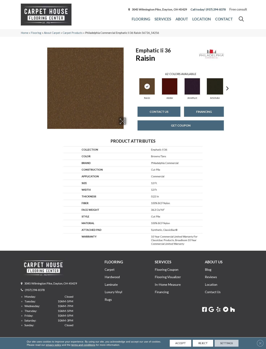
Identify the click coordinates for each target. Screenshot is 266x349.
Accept (180, 343)
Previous (134, 83)
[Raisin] (147, 86)
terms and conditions (83, 344)
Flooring (36, 32)
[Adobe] (169, 86)
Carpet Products (73, 32)
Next (227, 83)
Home (24, 32)
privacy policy (53, 344)
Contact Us (159, 111)
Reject (203, 343)
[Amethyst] (192, 86)
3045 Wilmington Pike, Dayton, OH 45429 (159, 9)
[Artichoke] (215, 86)
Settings (226, 343)
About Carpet (52, 32)
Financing (204, 111)
